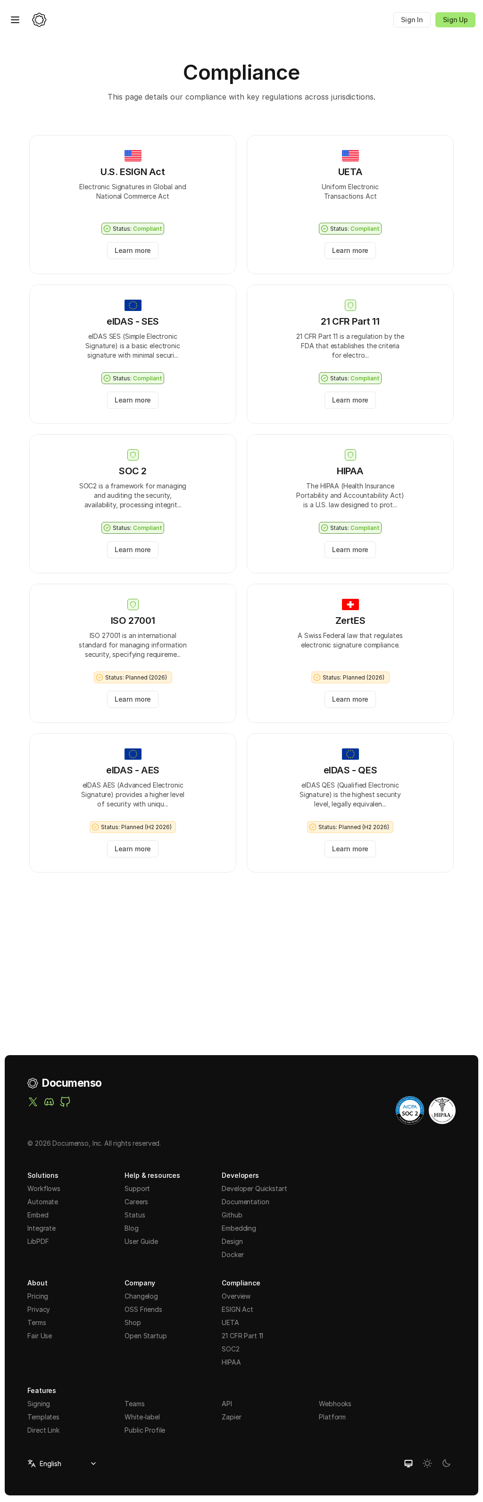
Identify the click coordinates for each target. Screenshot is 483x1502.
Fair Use (39, 1336)
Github (232, 1215)
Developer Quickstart (254, 1188)
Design (232, 1241)
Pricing (37, 1296)
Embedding (239, 1228)
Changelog (141, 1296)
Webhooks (335, 1404)
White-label (142, 1417)
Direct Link (43, 1430)
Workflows (43, 1188)
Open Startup (146, 1336)
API (227, 1404)
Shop (133, 1322)
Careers (136, 1202)
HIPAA (231, 1362)
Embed (37, 1215)
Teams (134, 1404)
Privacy (38, 1309)
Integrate (41, 1228)
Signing (38, 1404)
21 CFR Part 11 (242, 1336)
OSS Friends (143, 1309)
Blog (131, 1228)
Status (135, 1215)
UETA (230, 1322)
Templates (43, 1417)
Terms (36, 1322)
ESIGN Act (237, 1309)
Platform (332, 1417)
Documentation (245, 1202)
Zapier (231, 1417)
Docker (232, 1254)
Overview (236, 1296)
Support (137, 1188)
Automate (42, 1202)
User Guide (141, 1241)
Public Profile (145, 1430)
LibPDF (38, 1241)
